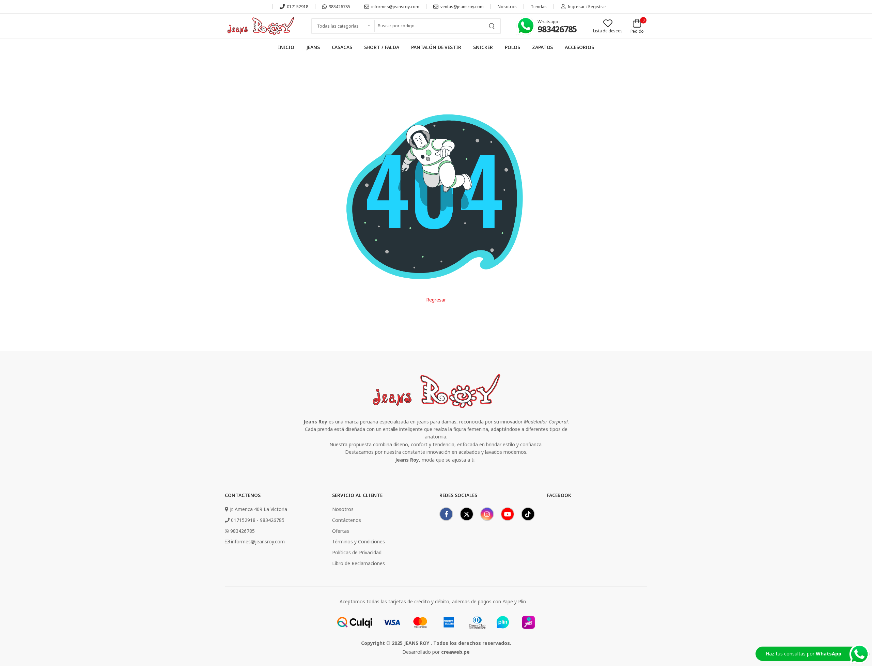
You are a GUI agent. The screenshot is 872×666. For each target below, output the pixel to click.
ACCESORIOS (579, 47)
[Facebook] (446, 514)
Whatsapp (548, 21)
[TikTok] (528, 514)
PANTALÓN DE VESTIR (436, 47)
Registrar (597, 7)
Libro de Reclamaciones (358, 563)
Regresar (436, 299)
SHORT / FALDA (381, 47)
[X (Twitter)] (466, 514)
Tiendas (539, 7)
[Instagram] (487, 514)
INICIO (286, 47)
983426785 (339, 7)
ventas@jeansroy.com (462, 7)
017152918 (297, 7)
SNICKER (483, 47)
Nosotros (507, 7)
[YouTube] (507, 514)
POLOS (512, 47)
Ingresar (576, 7)
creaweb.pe (455, 652)
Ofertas (340, 531)
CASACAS (342, 47)
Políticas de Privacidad (357, 552)
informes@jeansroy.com (395, 7)
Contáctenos (346, 520)
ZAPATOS (542, 47)
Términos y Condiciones (358, 541)
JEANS (313, 47)
